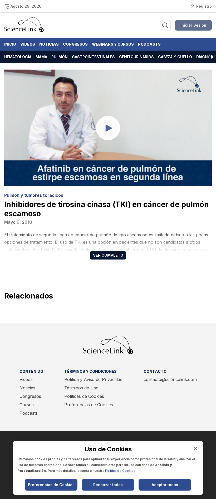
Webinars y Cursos (113, 44)
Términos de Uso (81, 387)
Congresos (75, 44)
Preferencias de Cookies (88, 404)
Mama (41, 57)
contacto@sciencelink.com (170, 379)
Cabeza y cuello (175, 57)
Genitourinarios (136, 57)
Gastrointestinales (93, 57)
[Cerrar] (195, 448)
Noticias (49, 44)
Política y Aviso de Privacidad (93, 379)
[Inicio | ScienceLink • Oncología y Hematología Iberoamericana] (24, 30)
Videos (27, 44)
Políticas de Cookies (84, 396)
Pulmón (59, 57)
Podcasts (149, 44)
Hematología (17, 57)
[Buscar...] (165, 25)
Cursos (26, 404)
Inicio (10, 44)
